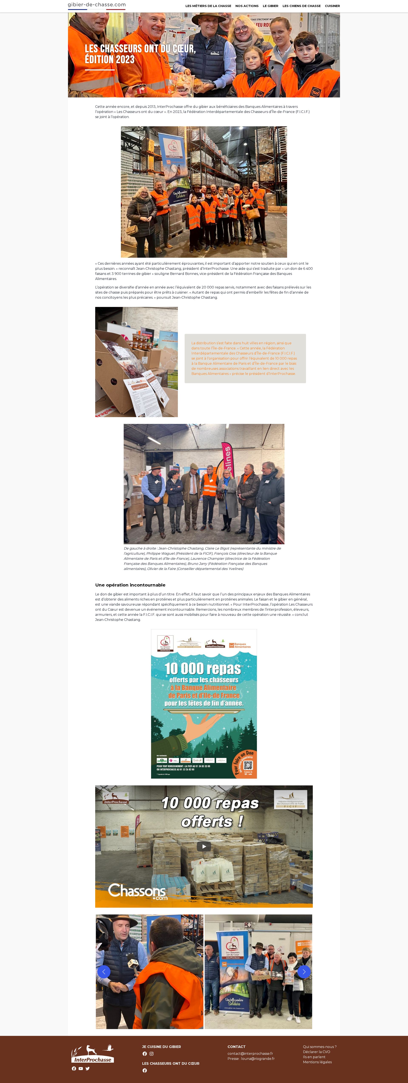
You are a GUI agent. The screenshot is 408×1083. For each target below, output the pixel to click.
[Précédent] (103, 971)
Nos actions (247, 6)
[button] (149, 971)
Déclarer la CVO (316, 1052)
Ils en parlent (314, 1057)
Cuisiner (332, 6)
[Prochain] (304, 971)
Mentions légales (317, 1062)
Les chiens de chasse (302, 6)
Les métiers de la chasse (208, 6)
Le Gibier (270, 6)
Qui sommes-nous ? (320, 1047)
